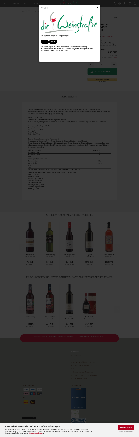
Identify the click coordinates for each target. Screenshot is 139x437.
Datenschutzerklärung (36, 433)
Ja (45, 42)
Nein (53, 42)
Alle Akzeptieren (126, 427)
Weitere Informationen (126, 432)
